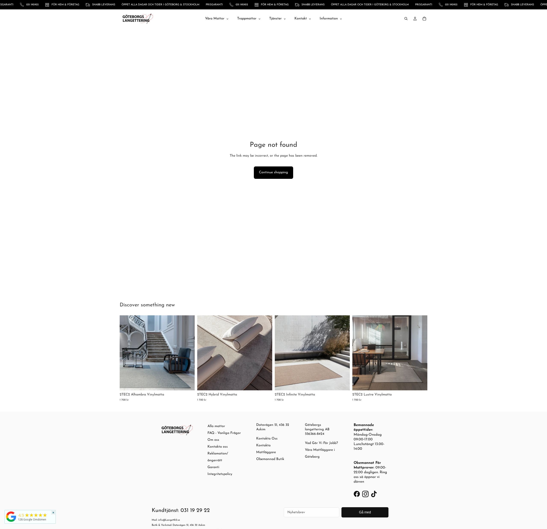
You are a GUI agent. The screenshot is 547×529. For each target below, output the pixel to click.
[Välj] (188, 384)
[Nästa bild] (188, 353)
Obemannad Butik (270, 459)
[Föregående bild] (126, 353)
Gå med (365, 512)
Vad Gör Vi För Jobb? (321, 443)
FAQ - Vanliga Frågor (224, 433)
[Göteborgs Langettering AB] (11, 516)
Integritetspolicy (219, 474)
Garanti (213, 467)
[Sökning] (406, 18)
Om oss (213, 440)
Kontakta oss (217, 446)
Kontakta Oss (267, 438)
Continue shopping (273, 172)
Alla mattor (216, 426)
